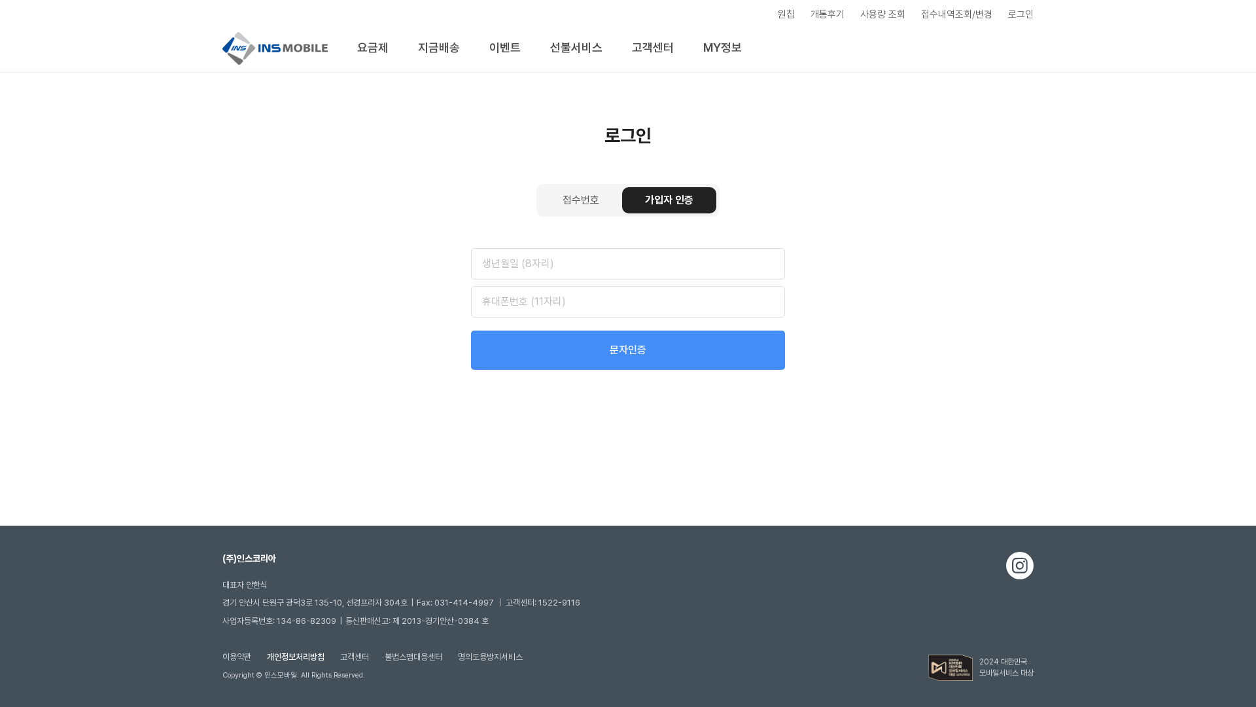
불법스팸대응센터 (413, 657)
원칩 (786, 14)
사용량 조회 (882, 14)
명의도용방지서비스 (490, 657)
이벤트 (505, 47)
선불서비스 (576, 47)
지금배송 (439, 47)
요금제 (373, 47)
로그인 (1021, 14)
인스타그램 (1020, 565)
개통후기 (828, 14)
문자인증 (628, 350)
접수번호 (581, 200)
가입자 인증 (669, 200)
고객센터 (653, 47)
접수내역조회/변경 (956, 14)
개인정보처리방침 (295, 657)
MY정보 (722, 47)
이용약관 (236, 657)
